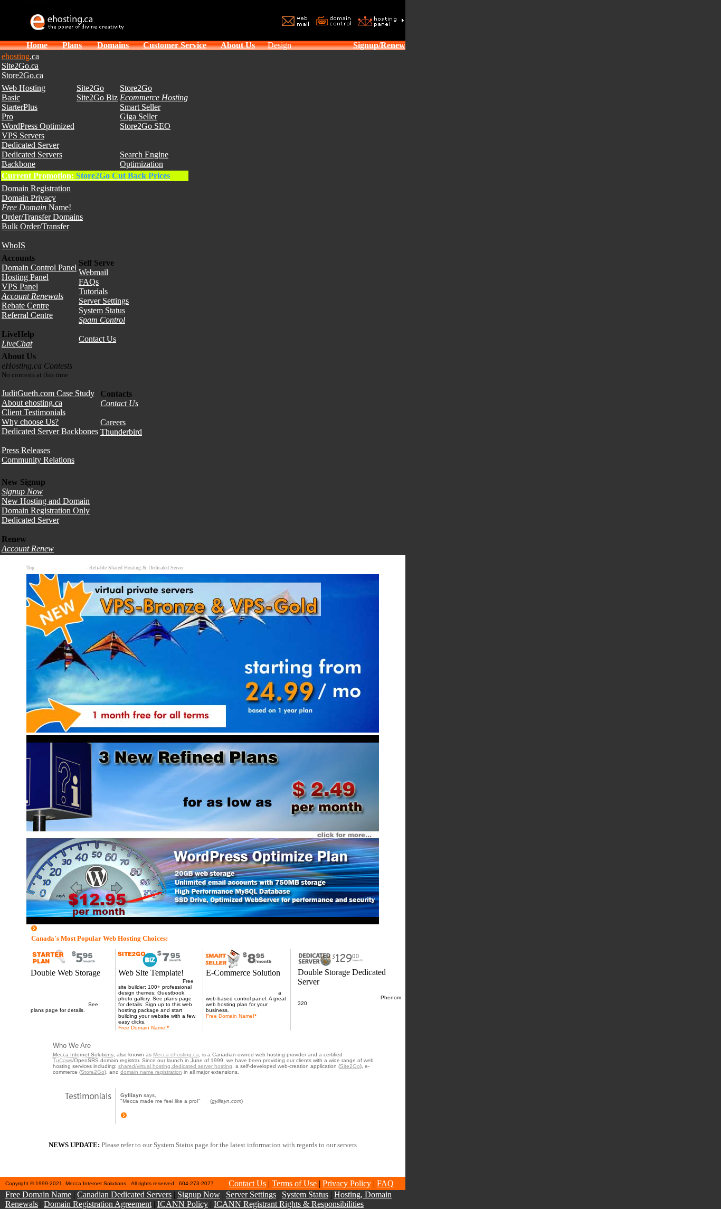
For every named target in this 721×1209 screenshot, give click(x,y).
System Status (102, 310)
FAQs (89, 281)
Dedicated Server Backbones (50, 431)
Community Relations (38, 459)
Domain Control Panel (39, 267)
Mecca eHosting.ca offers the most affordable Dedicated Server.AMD (340, 994)
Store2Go (136, 87)
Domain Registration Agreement (97, 1203)
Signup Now (198, 1194)
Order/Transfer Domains (42, 216)
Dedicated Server (30, 144)
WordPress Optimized (38, 125)
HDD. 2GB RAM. (329, 1003)
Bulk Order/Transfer (35, 226)
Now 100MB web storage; (149, 981)
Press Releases (26, 450)
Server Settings (104, 300)
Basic (11, 97)
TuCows (62, 1060)
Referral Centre (27, 315)
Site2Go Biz (97, 97)
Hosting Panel (25, 277)
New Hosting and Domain (46, 500)
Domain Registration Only (46, 510)
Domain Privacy (29, 197)
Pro (7, 116)
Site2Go (90, 87)
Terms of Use (294, 1183)
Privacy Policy (346, 1183)
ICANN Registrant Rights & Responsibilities (289, 1203)
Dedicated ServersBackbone (32, 159)
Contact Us (97, 338)
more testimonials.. (151, 1117)
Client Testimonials (33, 412)
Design (279, 45)
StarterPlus (19, 106)
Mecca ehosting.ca (176, 1054)
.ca (20, 56)
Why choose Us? (30, 421)
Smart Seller (140, 106)
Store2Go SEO (145, 125)
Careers (113, 422)
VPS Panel (20, 286)
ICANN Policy (182, 1203)
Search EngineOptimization (144, 159)
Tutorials (93, 291)
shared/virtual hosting (144, 1066)
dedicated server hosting (202, 1066)
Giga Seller (138, 116)
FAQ (385, 1183)
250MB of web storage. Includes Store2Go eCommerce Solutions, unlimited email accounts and (246, 987)
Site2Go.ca (20, 65)
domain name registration (151, 1072)
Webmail (93, 272)
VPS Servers (23, 135)
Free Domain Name (38, 1194)
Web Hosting (23, 87)
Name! (36, 207)
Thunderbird (121, 431)
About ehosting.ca (32, 402)
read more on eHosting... (80, 928)
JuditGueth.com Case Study (48, 393)
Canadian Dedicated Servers (124, 1194)
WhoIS (13, 245)
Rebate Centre (25, 305)
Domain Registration (36, 188)
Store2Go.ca (22, 75)
